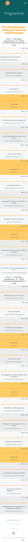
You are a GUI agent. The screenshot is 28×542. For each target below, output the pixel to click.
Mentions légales (14, 528)
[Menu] (25, 3)
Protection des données (14, 524)
